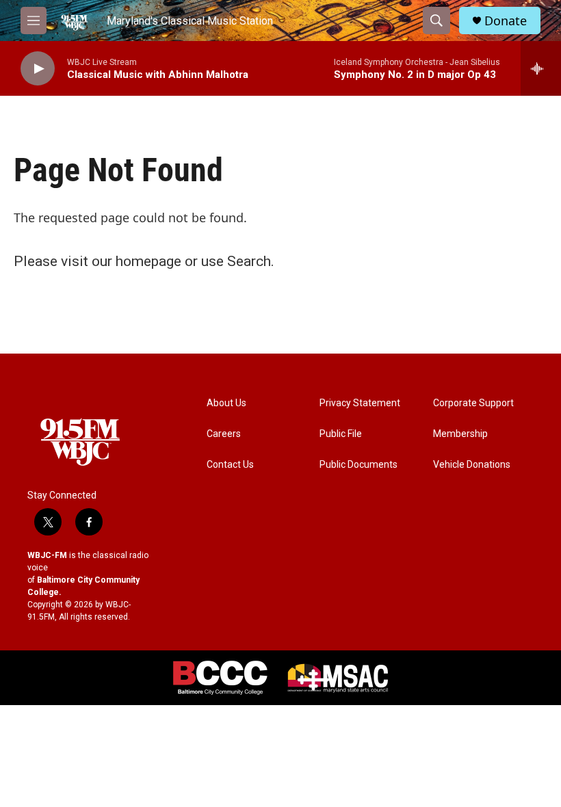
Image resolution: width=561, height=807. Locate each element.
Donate (505, 21)
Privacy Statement (359, 403)
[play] (38, 69)
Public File (340, 434)
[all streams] (541, 68)
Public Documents (358, 465)
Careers (224, 434)
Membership (460, 434)
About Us (226, 403)
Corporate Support (473, 403)
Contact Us (230, 465)
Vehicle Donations (471, 465)
